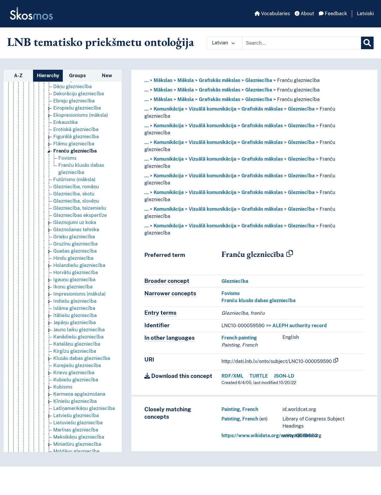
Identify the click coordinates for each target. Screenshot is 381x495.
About (306, 13)
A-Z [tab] (18, 75)
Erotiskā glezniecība (76, 129)
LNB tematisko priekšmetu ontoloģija (100, 41)
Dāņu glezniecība (72, 86)
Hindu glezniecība (73, 258)
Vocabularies (275, 13)
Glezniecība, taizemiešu (79, 208)
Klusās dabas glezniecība (81, 358)
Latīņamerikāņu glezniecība (84, 408)
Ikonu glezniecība (73, 287)
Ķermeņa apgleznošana (79, 394)
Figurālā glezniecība (76, 136)
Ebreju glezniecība (74, 101)
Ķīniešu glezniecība (75, 401)
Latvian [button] (220, 43)
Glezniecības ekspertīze (80, 215)
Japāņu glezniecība (74, 322)
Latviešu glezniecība (76, 415)
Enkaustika (65, 122)
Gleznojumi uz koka (74, 222)
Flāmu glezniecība (73, 144)
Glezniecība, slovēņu (76, 201)
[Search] (367, 42)
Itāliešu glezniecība (75, 315)
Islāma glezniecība (74, 308)
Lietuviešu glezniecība (78, 423)
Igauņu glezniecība (74, 280)
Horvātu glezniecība (75, 272)
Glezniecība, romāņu (76, 187)
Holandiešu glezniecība (79, 265)
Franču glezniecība (75, 151)
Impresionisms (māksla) (79, 294)
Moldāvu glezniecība (76, 451)
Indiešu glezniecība (74, 301)
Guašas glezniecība (75, 251)
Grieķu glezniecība (74, 237)
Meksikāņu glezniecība (78, 437)
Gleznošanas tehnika (76, 229)
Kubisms (62, 387)
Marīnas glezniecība (75, 430)
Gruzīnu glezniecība (75, 244)
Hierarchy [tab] (48, 75)
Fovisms (67, 158)
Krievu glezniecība (73, 372)
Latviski (365, 13)
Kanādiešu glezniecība (78, 337)
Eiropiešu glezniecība (77, 108)
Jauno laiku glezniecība (79, 330)
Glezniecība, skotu (73, 194)
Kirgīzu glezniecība (74, 351)
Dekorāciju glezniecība (78, 94)
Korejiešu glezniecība (77, 365)
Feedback (335, 13)
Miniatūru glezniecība (77, 444)
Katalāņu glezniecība (76, 344)
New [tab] (107, 75)
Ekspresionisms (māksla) (80, 115)
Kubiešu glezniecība (75, 380)
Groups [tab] (77, 75)
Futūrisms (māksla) (74, 179)
